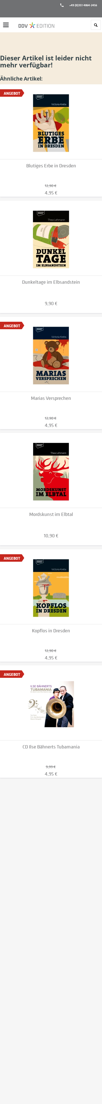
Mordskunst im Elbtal (51, 514)
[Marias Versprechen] (51, 354)
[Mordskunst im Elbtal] (51, 470)
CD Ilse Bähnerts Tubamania (51, 747)
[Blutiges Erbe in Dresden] (51, 121)
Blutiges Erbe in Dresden (51, 166)
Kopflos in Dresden (51, 631)
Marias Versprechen (51, 398)
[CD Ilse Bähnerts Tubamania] (51, 702)
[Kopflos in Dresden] (51, 586)
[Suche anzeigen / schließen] (96, 25)
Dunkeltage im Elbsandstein (51, 282)
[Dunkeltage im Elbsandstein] (51, 238)
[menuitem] (7, 25)
